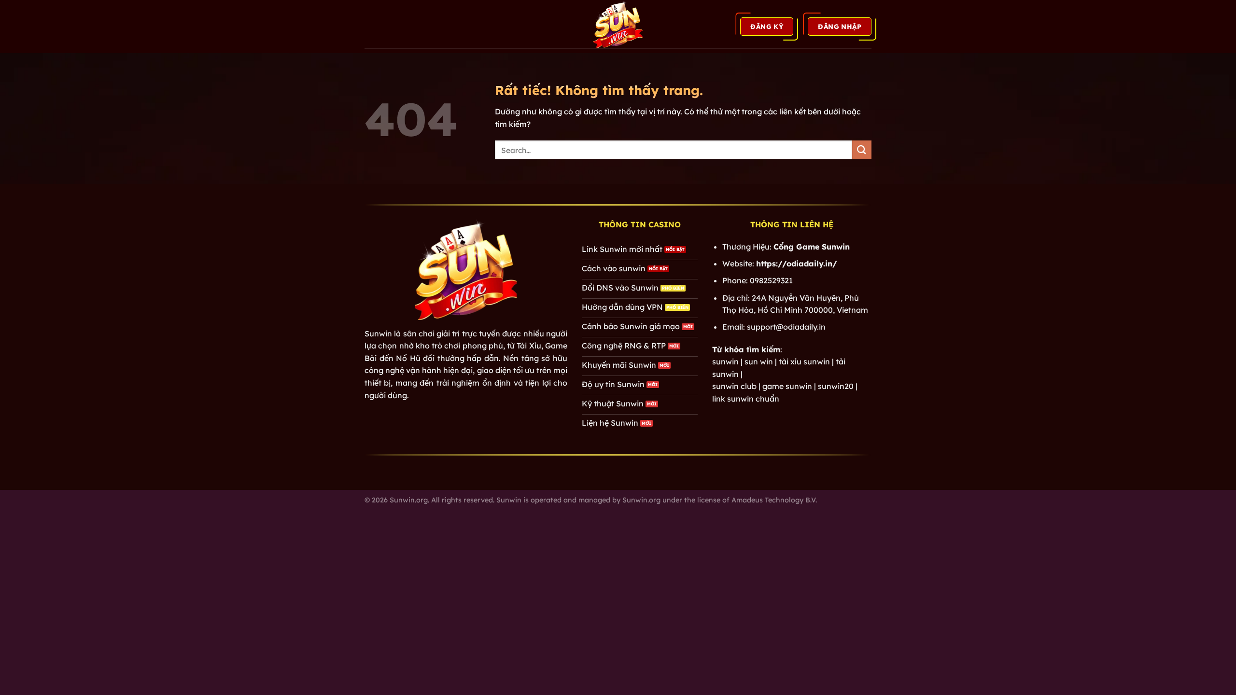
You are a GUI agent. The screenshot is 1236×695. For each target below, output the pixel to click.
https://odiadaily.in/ (796, 263)
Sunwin (378, 333)
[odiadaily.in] (618, 24)
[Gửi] (861, 149)
